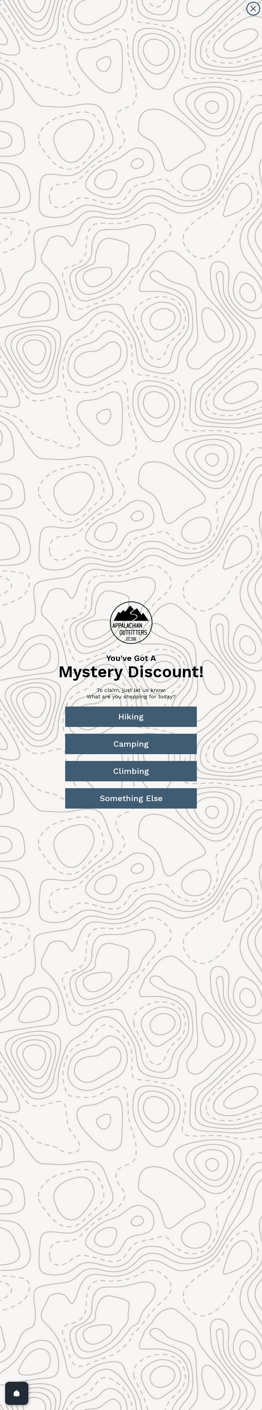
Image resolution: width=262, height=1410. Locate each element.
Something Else (131, 798)
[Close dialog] (253, 9)
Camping (131, 744)
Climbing (131, 771)
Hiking (131, 716)
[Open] (16, 1393)
